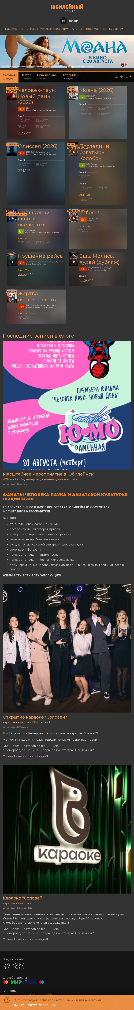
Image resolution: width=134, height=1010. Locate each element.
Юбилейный (41, 722)
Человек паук (67, 479)
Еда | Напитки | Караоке (103, 28)
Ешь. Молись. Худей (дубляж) (99, 259)
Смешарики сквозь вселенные (34, 218)
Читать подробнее (42, 1005)
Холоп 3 (89, 212)
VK (18, 966)
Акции (77, 28)
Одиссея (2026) (38, 146)
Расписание (14, 28)
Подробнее (114, 43)
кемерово (32, 479)
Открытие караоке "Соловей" (35, 717)
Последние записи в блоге (38, 336)
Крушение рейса (40, 256)
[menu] (67, 29)
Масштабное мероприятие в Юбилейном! (49, 474)
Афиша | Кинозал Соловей (46, 28)
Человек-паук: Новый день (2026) (37, 96)
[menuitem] (14, 29)
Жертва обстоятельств (37, 296)
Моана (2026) (96, 90)
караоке (9, 722)
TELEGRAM (6, 966)
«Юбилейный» (13, 479)
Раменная (48, 479)
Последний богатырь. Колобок (94, 152)
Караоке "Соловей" (23, 898)
